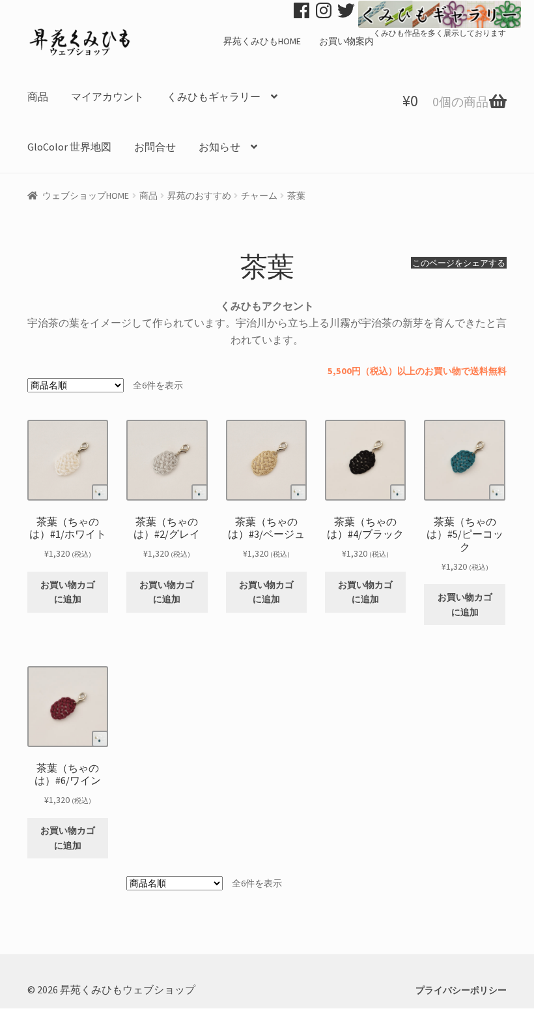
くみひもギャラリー (213, 96)
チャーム (259, 195)
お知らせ (219, 146)
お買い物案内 (346, 41)
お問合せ (155, 146)
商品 (37, 96)
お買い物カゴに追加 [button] (67, 592)
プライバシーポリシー (461, 990)
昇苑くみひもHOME (262, 41)
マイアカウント (107, 96)
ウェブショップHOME (85, 195)
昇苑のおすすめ (199, 195)
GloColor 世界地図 (69, 146)
